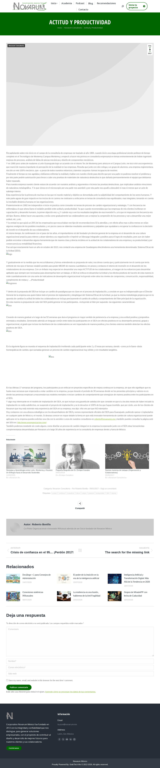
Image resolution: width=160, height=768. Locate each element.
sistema (114, 493)
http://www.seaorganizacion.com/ (31, 423)
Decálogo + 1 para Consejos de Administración (36, 576)
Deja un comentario (108, 489)
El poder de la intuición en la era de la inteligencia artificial (86, 576)
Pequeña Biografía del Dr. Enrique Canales (73, 470)
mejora (84, 493)
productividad (100, 493)
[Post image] (13, 579)
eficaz (78, 493)
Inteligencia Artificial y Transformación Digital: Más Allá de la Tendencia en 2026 (137, 578)
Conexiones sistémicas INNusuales (32, 594)
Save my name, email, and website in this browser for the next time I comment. (40, 680)
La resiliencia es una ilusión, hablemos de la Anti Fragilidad (86, 594)
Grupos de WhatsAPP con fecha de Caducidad (135, 594)
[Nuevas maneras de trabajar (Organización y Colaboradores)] (128, 456)
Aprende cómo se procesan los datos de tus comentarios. (70, 692)
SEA (108, 493)
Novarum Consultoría (16, 46)
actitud (54, 493)
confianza (62, 493)
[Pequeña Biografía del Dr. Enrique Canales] (79, 456)
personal (91, 493)
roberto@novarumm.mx (104, 419)
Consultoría (70, 493)
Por (80, 489)
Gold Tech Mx (75, 764)
